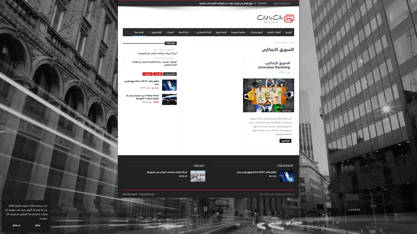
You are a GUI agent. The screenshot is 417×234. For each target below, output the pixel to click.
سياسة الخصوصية (147, 194)
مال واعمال (183, 176)
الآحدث (158, 74)
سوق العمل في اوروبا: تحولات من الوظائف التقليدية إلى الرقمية (226, 3)
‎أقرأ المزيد (285, 140)
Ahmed (156, 102)
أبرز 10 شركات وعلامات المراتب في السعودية (167, 172)
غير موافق (16, 225)
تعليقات (147, 74)
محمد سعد (155, 88)
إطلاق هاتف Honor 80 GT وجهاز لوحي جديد (256, 172)
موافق (37, 225)
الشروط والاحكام (130, 194)
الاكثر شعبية (170, 74)
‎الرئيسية (291, 42)
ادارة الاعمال (286, 111)
